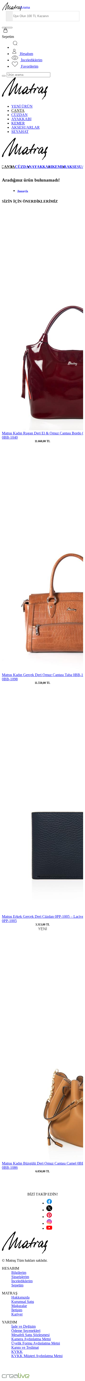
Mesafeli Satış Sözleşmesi (30, 1335)
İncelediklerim (22, 1281)
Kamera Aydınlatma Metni (31, 1339)
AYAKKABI (21, 119)
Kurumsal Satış (22, 1302)
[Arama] (15, 47)
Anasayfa (22, 190)
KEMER (18, 123)
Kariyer (17, 1314)
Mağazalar (19, 1306)
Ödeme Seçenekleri (25, 1331)
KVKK (17, 1352)
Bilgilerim (18, 1273)
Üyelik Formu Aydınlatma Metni (35, 1343)
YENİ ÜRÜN (22, 106)
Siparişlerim (20, 1277)
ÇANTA (18, 111)
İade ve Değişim (23, 1326)
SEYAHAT (20, 132)
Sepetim (17, 1285)
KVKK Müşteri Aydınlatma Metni (37, 1356)
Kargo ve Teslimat (25, 1347)
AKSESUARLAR (25, 127)
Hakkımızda (20, 1297)
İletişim (16, 1310)
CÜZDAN (19, 115)
